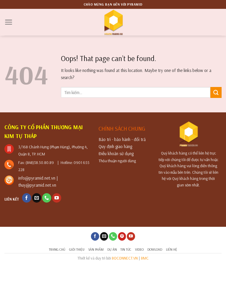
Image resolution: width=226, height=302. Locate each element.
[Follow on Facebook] (26, 198)
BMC (145, 257)
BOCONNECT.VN (125, 257)
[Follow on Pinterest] (122, 236)
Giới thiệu (76, 249)
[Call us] (46, 198)
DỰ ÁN (112, 249)
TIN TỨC (125, 249)
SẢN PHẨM (96, 249)
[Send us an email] (36, 198)
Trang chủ (57, 249)
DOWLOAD (154, 249)
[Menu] (8, 22)
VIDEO (139, 249)
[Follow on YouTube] (56, 198)
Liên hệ (171, 249)
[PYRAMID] (113, 22)
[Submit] (216, 92)
